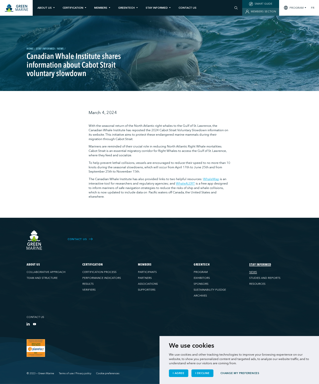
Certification (73, 8)
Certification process (99, 272)
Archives (200, 295)
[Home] (16, 8)
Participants (147, 272)
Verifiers (89, 290)
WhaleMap (211, 179)
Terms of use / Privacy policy (75, 373)
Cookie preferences (107, 373)
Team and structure (42, 278)
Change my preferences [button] (239, 373)
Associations (148, 284)
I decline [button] (202, 373)
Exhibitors (202, 278)
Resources (257, 284)
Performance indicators (101, 278)
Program (201, 272)
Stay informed (157, 8)
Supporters (146, 290)
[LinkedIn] (28, 324)
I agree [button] (178, 373)
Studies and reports (264, 278)
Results (88, 284)
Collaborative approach (46, 272)
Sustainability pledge (210, 290)
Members (100, 8)
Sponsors (201, 284)
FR (312, 7)
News (253, 272)
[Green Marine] (34, 240)
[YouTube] (34, 324)
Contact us (35, 317)
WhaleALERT (185, 183)
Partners (145, 278)
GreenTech (126, 8)
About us (44, 8)
